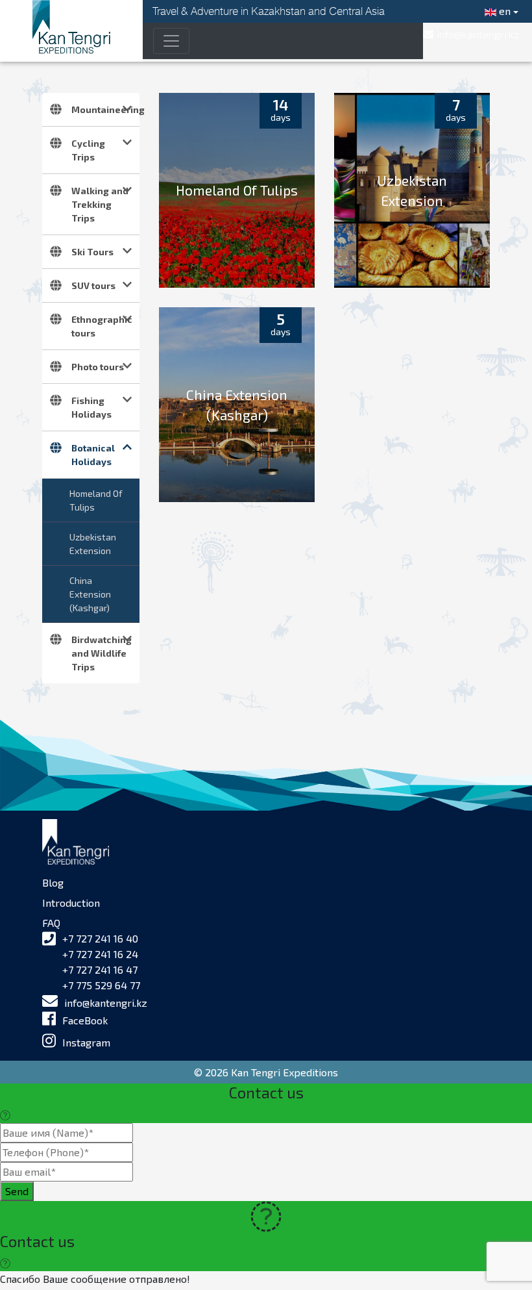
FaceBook (85, 1020)
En (503, 11)
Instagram (86, 1042)
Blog (53, 882)
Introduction (71, 902)
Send (17, 1191)
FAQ (51, 923)
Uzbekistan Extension (92, 543)
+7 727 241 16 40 (100, 938)
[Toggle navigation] (171, 41)
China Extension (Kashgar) (90, 594)
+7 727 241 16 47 (100, 969)
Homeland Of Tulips (96, 500)
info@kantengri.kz (105, 1002)
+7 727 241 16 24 (100, 954)
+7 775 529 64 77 (101, 985)
